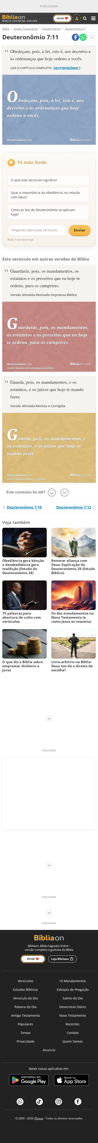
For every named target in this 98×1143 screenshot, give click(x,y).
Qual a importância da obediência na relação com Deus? (45, 194)
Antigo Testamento (25, 1015)
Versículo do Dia (25, 998)
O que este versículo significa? (34, 180)
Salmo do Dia (73, 998)
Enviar (79, 230)
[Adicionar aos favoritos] (92, 37)
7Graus (38, 1118)
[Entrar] (77, 18)
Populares (25, 1024)
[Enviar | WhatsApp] (83, 37)
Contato (73, 1033)
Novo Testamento (72, 1015)
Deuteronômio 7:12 (73, 507)
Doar (62, 18)
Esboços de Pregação (73, 989)
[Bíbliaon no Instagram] (58, 1101)
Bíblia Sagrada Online (20, 20)
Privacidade (25, 1041)
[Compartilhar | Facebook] (75, 37)
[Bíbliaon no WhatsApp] (20, 1101)
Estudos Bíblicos (25, 989)
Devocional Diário (72, 1007)
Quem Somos (72, 1041)
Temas (26, 1033)
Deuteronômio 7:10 (24, 507)
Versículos (25, 981)
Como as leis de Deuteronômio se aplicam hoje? (43, 212)
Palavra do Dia (25, 1007)
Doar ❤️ (33, 959)
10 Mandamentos (72, 981)
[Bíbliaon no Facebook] (78, 1101)
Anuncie (49, 1050)
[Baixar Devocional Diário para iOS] (71, 1081)
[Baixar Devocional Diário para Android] (29, 1081)
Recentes (73, 1024)
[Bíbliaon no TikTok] (39, 1101)
